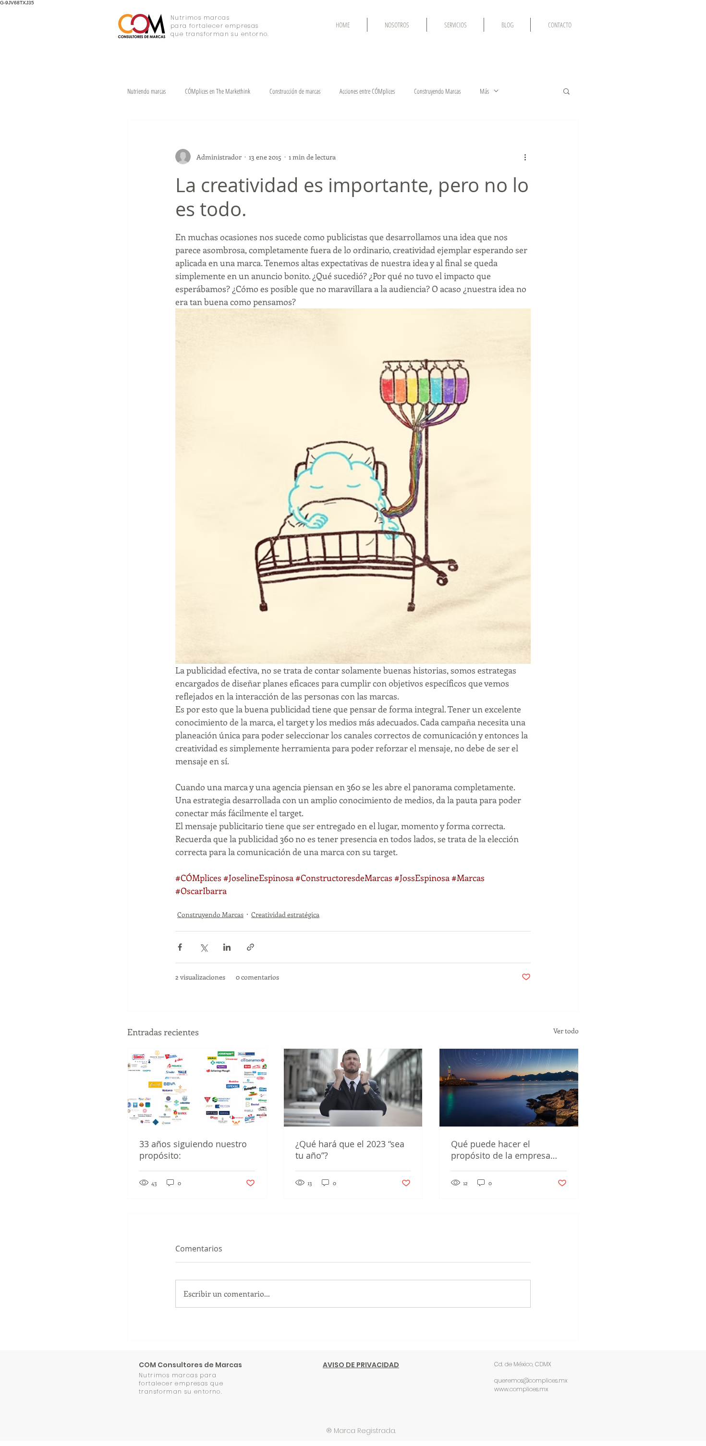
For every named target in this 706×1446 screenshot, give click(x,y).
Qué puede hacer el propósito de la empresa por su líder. (500, 1149)
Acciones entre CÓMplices (367, 91)
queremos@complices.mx (530, 1380)
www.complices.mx (521, 1389)
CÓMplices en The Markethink (217, 91)
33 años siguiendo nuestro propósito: (193, 1149)
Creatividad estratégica (285, 914)
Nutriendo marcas (146, 91)
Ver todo (566, 1030)
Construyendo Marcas (437, 91)
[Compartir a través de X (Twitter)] (203, 947)
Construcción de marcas (294, 91)
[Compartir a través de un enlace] (250, 947)
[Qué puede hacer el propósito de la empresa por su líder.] (508, 1088)
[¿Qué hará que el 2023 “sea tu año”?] (353, 1088)
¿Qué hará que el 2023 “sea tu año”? (349, 1149)
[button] (566, 91)
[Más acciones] (525, 156)
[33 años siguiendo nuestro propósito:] (197, 1088)
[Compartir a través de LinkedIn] (226, 947)
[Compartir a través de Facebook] (179, 947)
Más (484, 91)
